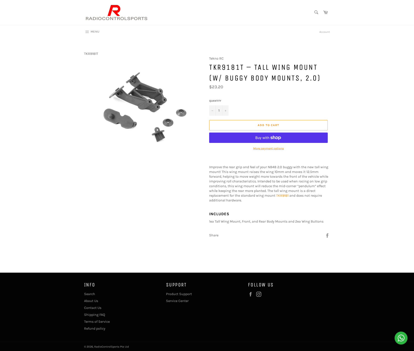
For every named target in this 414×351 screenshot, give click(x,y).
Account (324, 31)
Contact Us (92, 308)
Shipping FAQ (94, 315)
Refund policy (94, 328)
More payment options (268, 148)
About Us (91, 301)
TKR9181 (282, 195)
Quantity (215, 100)
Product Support (179, 294)
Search (89, 294)
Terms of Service (97, 321)
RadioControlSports (106, 346)
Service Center (177, 301)
